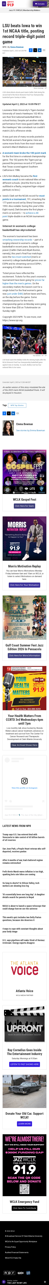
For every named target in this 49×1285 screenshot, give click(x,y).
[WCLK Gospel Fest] (24, 472)
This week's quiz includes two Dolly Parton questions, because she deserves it (22, 918)
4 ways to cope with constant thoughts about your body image (23, 930)
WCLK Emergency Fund (24, 1202)
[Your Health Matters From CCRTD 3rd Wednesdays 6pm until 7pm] (24, 688)
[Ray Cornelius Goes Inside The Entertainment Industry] (24, 1024)
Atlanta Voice (24, 991)
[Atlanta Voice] (24, 968)
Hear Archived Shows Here (24, 745)
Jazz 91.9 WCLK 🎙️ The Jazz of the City (21, 815)
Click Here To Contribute (24, 1208)
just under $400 (15, 293)
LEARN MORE (24, 1123)
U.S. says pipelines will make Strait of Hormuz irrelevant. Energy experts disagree (24, 941)
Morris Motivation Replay (24, 566)
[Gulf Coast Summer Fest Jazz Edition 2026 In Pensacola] (24, 617)
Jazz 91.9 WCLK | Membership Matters (24, 10)
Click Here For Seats (24, 505)
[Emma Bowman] (8, 428)
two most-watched (21, 257)
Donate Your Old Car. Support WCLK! (24, 1115)
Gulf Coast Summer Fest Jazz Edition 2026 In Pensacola (24, 647)
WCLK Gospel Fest (24, 499)
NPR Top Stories (17, 405)
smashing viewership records (17, 239)
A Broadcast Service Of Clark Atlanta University (23, 1236)
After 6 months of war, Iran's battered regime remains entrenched (23, 861)
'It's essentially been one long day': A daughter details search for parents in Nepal (24, 896)
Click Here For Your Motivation (24, 585)
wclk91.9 (43, 815)
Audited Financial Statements (17, 1252)
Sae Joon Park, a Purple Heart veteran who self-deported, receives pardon (24, 850)
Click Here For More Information (24, 655)
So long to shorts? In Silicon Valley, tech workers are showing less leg (21, 884)
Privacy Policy (10, 1247)
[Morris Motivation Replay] (24, 538)
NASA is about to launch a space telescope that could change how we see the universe (24, 907)
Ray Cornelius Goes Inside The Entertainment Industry (24, 1052)
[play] (3, 1282)
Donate (40, 4)
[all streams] (45, 1282)
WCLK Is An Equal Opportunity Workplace (21, 1242)
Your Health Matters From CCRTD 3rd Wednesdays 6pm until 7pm (24, 719)
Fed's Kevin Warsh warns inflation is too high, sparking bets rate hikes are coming (23, 873)
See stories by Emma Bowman (30, 430)
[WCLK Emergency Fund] (24, 1165)
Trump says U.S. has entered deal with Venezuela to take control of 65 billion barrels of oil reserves (23, 837)
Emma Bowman (16, 47)
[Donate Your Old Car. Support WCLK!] (24, 1091)
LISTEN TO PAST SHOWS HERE (24, 1064)
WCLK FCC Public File (13, 1258)
